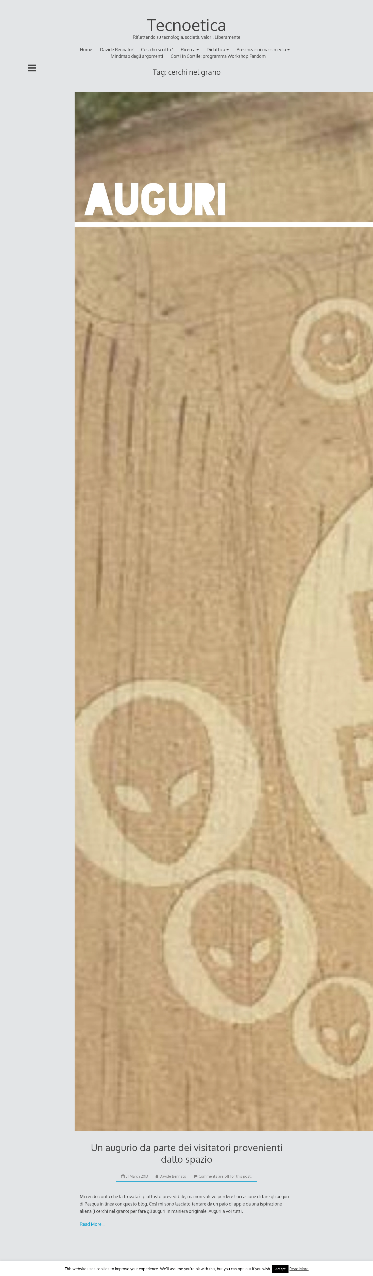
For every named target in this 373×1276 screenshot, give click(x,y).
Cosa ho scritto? (157, 49)
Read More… (92, 1224)
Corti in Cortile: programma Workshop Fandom (218, 56)
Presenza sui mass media (261, 49)
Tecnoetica (186, 24)
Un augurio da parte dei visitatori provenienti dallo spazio (186, 1153)
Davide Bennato (173, 1176)
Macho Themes (202, 1264)
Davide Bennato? (116, 49)
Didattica (216, 49)
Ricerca (188, 49)
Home (86, 49)
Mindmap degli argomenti (137, 56)
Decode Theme (170, 1264)
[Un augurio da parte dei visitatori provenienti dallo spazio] (186, 612)
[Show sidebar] (32, 68)
